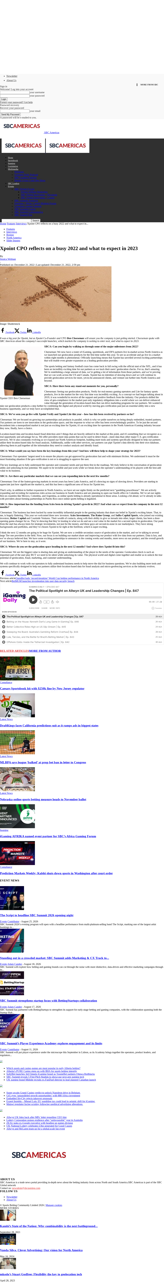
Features (11, 223)
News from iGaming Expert (31, 1086)
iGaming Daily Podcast (26, 174)
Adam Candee (14, 964)
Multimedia (13, 169)
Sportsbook (13, 160)
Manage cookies (54, 1205)
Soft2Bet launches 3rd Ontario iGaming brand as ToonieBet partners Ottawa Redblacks (50, 1074)
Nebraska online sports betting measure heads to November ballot (43, 799)
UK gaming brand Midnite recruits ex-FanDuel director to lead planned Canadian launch (51, 1079)
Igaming (11, 163)
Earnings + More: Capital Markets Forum (35, 203)
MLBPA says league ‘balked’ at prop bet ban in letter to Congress (43, 762)
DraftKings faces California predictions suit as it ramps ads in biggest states (49, 725)
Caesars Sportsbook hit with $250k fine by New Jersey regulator (42, 688)
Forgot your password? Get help (16, 102)
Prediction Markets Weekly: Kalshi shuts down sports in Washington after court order (56, 873)
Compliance (6, 682)
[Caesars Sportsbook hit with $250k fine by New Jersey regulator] (17, 679)
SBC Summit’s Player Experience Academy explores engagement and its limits (51, 1043)
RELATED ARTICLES (14, 650)
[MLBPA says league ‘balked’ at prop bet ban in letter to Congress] (17, 753)
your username (37, 92)
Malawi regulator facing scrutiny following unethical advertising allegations (44, 1104)
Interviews (21, 223)
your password (37, 95)
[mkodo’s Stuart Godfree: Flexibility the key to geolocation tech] (8, 1268)
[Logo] (24, 152)
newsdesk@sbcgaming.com (26, 1188)
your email (35, 111)
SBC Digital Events (24, 189)
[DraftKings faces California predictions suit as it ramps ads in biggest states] (17, 716)
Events (11, 186)
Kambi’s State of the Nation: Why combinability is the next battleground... (49, 1226)
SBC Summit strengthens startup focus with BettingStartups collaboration (48, 1000)
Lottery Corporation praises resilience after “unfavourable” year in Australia (44, 1120)
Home (10, 157)
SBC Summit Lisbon (25, 209)
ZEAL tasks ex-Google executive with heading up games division (39, 1123)
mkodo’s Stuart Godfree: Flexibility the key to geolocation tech (41, 1274)
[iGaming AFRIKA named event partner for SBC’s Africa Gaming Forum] (17, 827)
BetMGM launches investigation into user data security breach (43, 581)
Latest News (6, 719)
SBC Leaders (13, 183)
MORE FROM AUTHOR (45, 650)
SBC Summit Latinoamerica (28, 212)
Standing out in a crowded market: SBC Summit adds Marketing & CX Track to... (54, 958)
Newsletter (11, 76)
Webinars (19, 171)
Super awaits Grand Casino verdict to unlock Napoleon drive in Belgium (43, 1092)
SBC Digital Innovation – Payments (39, 194)
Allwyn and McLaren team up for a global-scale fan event (35, 1128)
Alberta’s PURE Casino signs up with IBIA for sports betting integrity (41, 1071)
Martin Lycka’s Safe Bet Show (29, 180)
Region (10, 234)
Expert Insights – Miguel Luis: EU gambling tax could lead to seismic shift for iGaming (50, 1101)
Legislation (13, 166)
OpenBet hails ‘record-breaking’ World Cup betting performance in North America (57, 578)
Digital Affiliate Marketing (34, 192)
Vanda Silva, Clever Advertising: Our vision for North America (41, 1250)
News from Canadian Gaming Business (40, 1061)
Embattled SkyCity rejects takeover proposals (29, 1098)
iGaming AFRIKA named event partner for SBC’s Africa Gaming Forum (48, 836)
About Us (11, 80)
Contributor (13, 921)
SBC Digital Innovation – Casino (37, 197)
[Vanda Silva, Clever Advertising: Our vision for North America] (8, 1244)
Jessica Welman (8, 259)
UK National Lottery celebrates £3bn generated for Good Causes (39, 1126)
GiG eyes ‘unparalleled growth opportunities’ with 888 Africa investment (43, 1095)
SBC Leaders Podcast (25, 177)
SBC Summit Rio (23, 215)
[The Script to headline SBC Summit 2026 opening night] (12, 909)
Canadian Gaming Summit (27, 206)
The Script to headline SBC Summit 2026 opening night (36, 915)
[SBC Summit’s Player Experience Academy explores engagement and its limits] (12, 1037)
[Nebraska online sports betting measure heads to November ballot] (17, 790)
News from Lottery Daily (30, 1110)
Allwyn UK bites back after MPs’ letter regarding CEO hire (36, 1117)
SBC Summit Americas (26, 200)
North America (13, 237)
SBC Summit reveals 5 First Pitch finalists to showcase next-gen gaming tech (45, 1077)
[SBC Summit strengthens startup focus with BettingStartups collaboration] (12, 994)
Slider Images (13, 240)
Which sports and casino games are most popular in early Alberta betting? (43, 1068)
